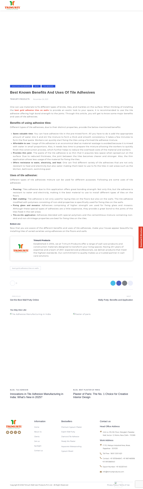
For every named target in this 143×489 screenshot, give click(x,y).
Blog (37, 86)
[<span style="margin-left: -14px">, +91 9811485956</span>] (129, 458)
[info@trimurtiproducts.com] (118, 471)
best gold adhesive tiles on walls (25, 268)
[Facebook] (7, 432)
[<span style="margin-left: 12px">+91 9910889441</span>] (108, 461)
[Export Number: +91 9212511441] (114, 466)
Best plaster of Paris (89, 390)
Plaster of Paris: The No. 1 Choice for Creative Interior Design (100, 395)
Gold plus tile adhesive (21, 86)
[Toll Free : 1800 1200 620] (118, 453)
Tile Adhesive (48, 86)
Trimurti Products (42, 240)
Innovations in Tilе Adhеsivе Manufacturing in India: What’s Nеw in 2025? (36, 395)
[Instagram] (15, 432)
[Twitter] (11, 432)
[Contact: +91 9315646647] (111, 458)
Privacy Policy (112, 485)
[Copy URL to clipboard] (130, 283)
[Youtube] (19, 432)
